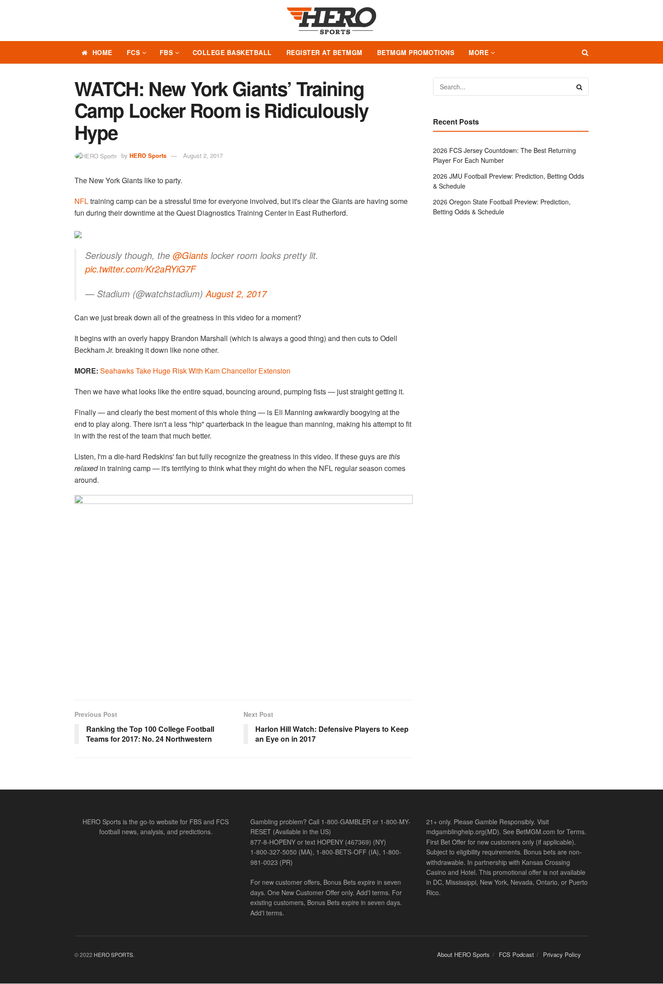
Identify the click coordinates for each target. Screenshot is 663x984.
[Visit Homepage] (331, 20)
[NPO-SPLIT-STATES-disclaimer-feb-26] (243, 589)
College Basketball (232, 52)
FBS (166, 52)
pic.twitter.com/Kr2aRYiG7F (140, 268)
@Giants (190, 255)
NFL (81, 201)
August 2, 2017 (203, 155)
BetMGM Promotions (416, 52)
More (478, 52)
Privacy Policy (562, 954)
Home (102, 52)
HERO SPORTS (113, 954)
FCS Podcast (516, 954)
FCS (133, 52)
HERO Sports (147, 155)
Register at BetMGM (324, 52)
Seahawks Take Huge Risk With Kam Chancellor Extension (195, 370)
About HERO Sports (463, 954)
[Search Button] (585, 52)
